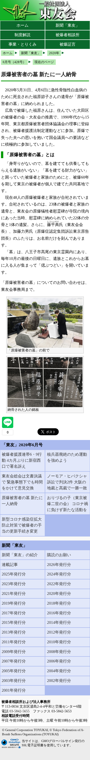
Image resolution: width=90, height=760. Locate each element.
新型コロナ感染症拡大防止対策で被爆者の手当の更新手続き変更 (22, 525)
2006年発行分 (59, 661)
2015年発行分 (14, 622)
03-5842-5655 (20, 711)
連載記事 (10, 564)
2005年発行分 (14, 671)
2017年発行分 (14, 613)
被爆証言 (68, 44)
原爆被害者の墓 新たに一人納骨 (22, 501)
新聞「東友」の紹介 (20, 555)
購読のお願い (59, 555)
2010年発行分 (59, 642)
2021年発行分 (14, 593)
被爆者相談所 (68, 35)
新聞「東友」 (68, 25)
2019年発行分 (14, 603)
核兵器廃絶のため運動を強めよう (67, 457)
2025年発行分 (14, 574)
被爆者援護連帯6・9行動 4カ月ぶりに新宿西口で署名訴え (22, 460)
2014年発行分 (59, 622)
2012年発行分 (59, 632)
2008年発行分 (59, 652)
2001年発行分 (14, 690)
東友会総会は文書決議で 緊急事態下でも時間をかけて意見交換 (22, 482)
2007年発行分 (14, 661)
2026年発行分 (59, 564)
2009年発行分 (14, 652)
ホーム (22, 25)
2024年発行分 (59, 574)
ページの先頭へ (72, 752)
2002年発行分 (59, 680)
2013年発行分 (14, 632)
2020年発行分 (59, 593)
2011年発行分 (14, 642)
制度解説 (22, 35)
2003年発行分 (14, 680)
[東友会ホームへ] (40, 10)
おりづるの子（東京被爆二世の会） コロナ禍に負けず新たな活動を (67, 504)
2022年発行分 (59, 584)
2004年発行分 (59, 671)
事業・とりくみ (22, 44)
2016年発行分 (59, 613)
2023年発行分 (14, 584)
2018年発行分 (59, 603)
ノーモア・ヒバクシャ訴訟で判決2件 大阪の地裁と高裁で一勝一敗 (67, 482)
